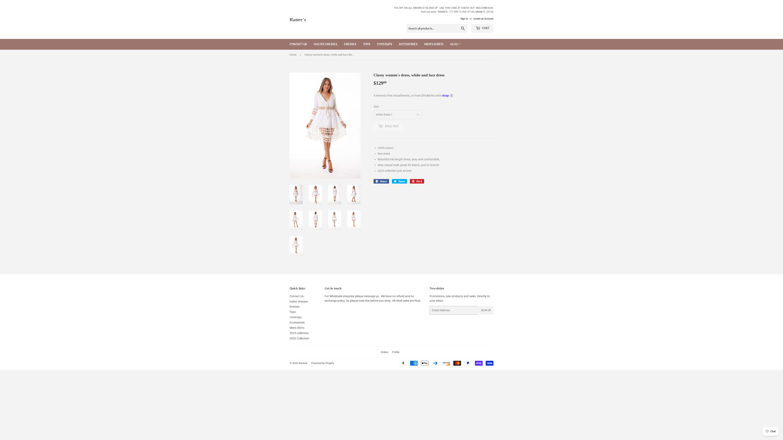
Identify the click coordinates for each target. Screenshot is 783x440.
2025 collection (299, 333)
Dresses (350, 44)
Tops (366, 44)
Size (376, 106)
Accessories (408, 44)
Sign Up (486, 310)
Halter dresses (325, 44)
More (454, 44)
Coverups (384, 44)
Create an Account (483, 18)
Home (293, 54)
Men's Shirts (433, 44)
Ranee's (298, 19)
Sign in (464, 18)
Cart (485, 28)
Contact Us (298, 44)
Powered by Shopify (322, 363)
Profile (395, 352)
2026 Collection (299, 338)
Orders (384, 352)
